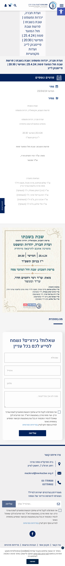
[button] (61, 11)
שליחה (32, 433)
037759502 (47, 484)
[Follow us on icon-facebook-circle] (32, 534)
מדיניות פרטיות (11, 545)
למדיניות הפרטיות (41, 553)
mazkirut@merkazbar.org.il (39, 473)
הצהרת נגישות (29, 545)
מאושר (32, 561)
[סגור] (62, 548)
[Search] (15, 5)
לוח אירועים (2, 205)
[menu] (61, 5)
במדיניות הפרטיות (30, 424)
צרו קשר (56, 545)
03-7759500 (47, 480)
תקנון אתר (44, 545)
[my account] (6, 5)
